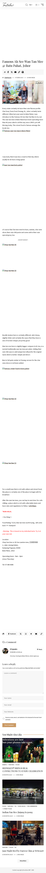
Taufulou (7, 77)
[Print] (22, 72)
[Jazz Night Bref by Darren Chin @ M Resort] (23, 833)
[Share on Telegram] (31, 634)
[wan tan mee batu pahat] (23, 194)
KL (16, 806)
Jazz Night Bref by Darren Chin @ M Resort (23, 850)
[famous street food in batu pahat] (23, 381)
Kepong (10, 806)
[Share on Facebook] (8, 72)
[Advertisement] (23, 34)
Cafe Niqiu (32, 506)
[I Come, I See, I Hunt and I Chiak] (8, 4)
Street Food (7, 809)
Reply (40, 649)
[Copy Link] (19, 72)
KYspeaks (13, 649)
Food (18, 764)
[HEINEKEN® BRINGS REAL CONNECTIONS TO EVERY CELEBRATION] (23, 750)
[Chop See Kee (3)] (23, 254)
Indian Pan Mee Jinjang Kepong (17, 812)
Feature (11, 764)
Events (4, 764)
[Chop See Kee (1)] (23, 473)
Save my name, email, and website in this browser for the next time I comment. (23, 718)
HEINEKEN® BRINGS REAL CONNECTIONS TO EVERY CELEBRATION (22, 770)
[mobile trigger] (42, 5)
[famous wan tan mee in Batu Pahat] (23, 141)
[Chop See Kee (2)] (23, 300)
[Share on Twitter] (11, 72)
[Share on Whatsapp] (26, 634)
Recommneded (32, 806)
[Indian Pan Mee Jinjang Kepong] (23, 792)
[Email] (15, 72)
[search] (26, 5)
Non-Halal (22, 806)
